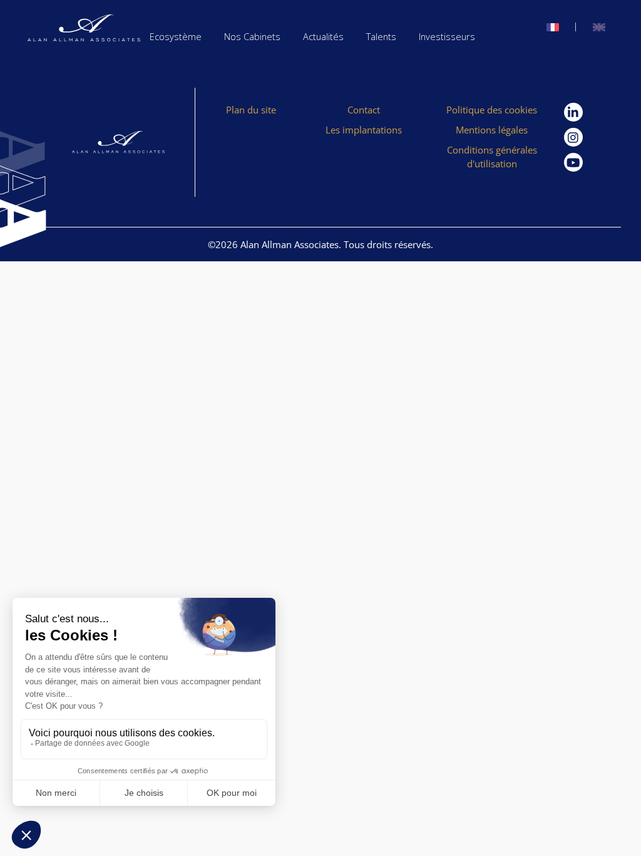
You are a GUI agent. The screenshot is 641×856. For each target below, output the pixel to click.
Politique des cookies (491, 109)
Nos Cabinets (252, 36)
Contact (363, 109)
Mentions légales (492, 129)
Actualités (323, 36)
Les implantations (364, 129)
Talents (381, 36)
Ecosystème (176, 36)
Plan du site (251, 109)
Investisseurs (447, 36)
